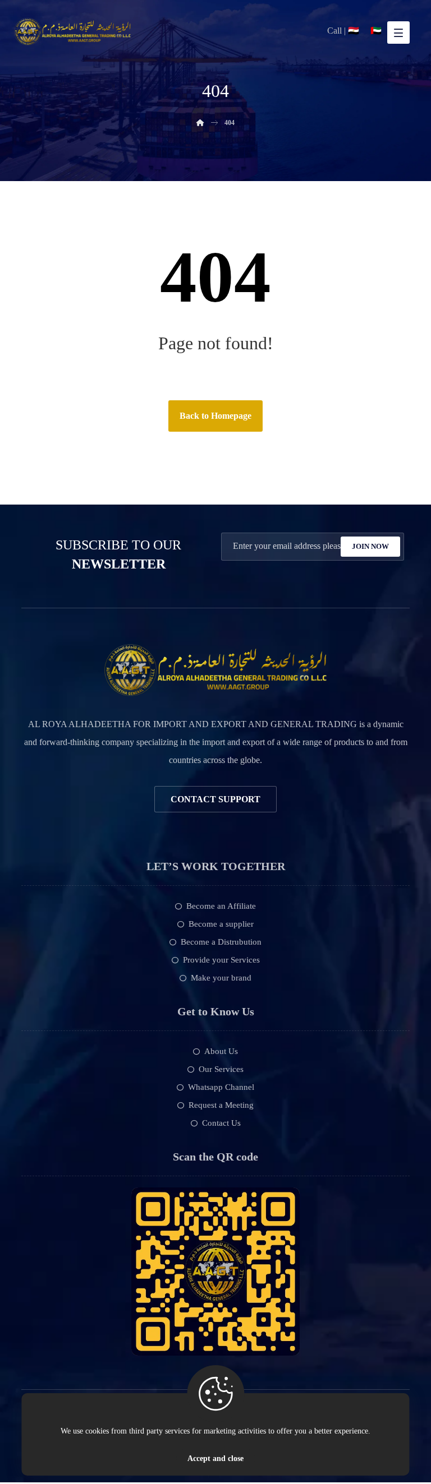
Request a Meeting (221, 1105)
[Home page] (200, 123)
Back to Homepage (215, 415)
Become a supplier (221, 923)
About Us (221, 1051)
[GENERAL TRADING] (72, 32)
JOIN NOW (370, 546)
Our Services (221, 1069)
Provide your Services (221, 959)
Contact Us (221, 1122)
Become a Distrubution (221, 941)
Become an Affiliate (221, 906)
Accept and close (215, 1458)
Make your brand (221, 977)
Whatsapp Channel (221, 1087)
